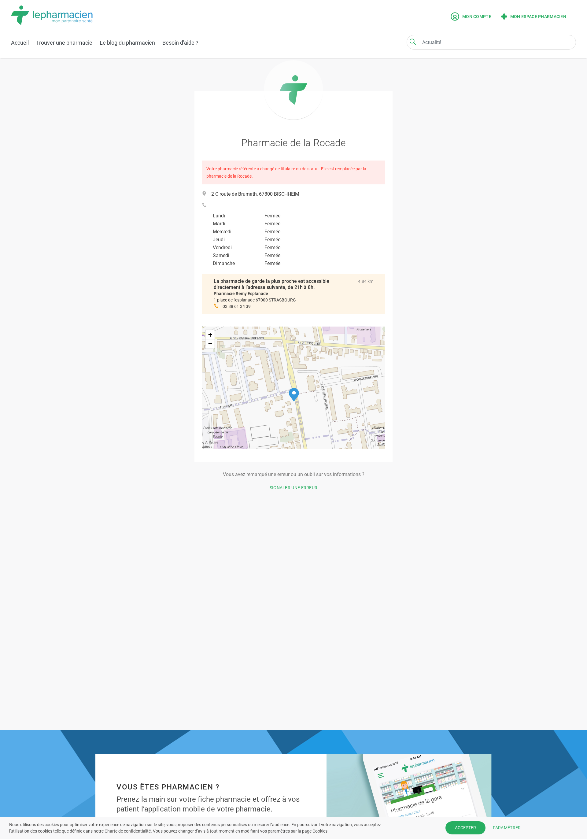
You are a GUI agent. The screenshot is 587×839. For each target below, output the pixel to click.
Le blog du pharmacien (127, 42)
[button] (294, 395)
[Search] (413, 42)
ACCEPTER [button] (465, 827)
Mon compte (476, 16)
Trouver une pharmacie (64, 42)
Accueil (20, 42)
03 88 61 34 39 (237, 306)
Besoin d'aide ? (180, 42)
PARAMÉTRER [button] (507, 827)
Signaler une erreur (294, 487)
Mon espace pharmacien (538, 16)
